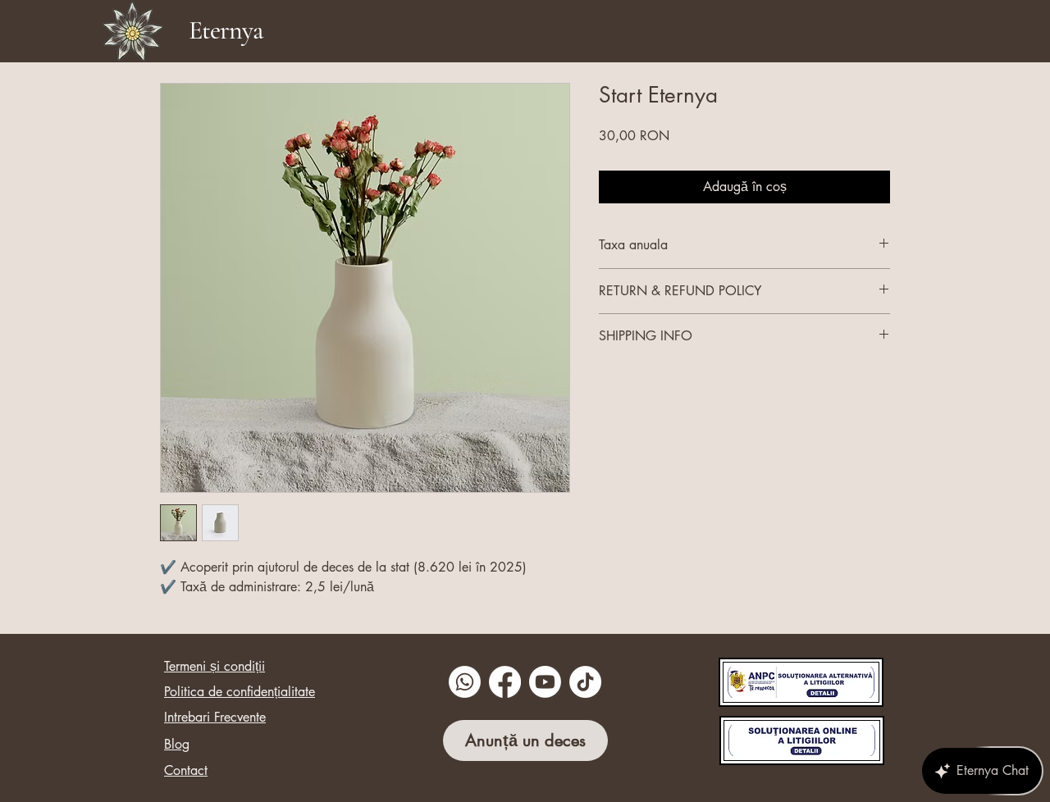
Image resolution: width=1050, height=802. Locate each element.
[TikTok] (585, 682)
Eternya (225, 30)
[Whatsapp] (465, 682)
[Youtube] (545, 682)
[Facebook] (505, 682)
